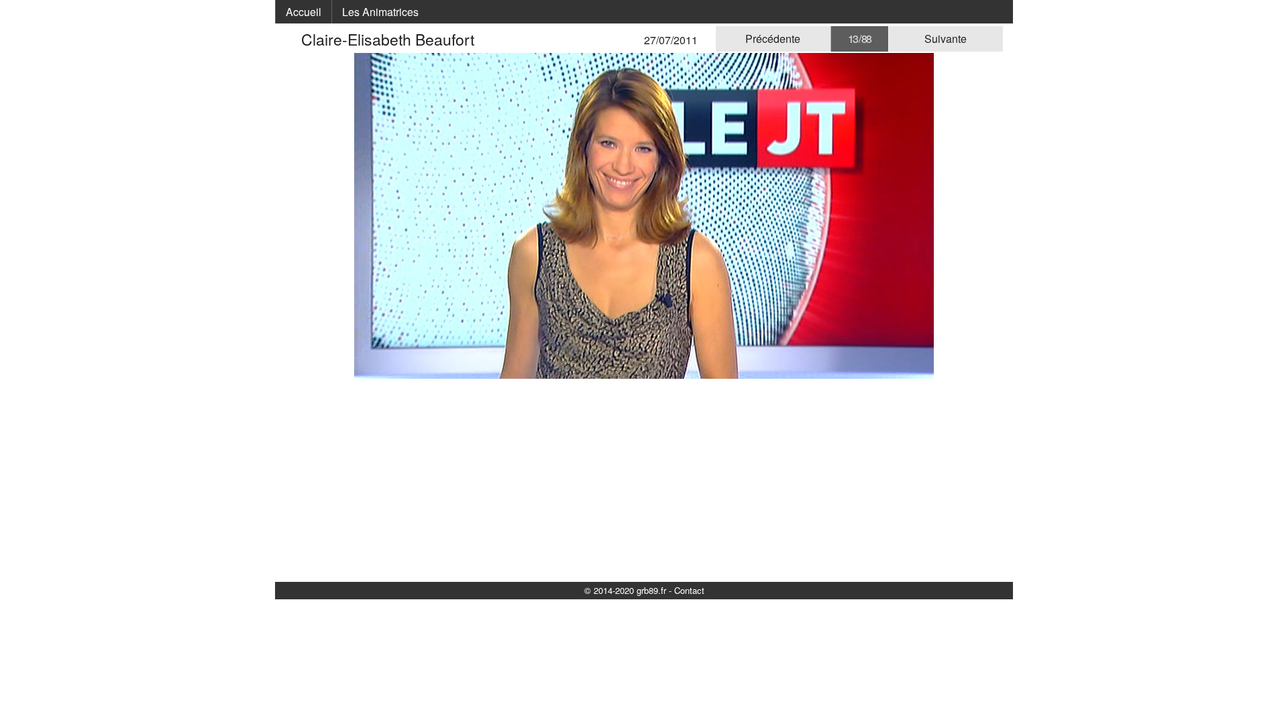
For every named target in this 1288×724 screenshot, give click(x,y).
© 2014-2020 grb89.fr (625, 590)
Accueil (303, 11)
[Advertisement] (644, 479)
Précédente (772, 38)
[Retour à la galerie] (293, 39)
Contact (689, 590)
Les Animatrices (380, 11)
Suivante (945, 38)
